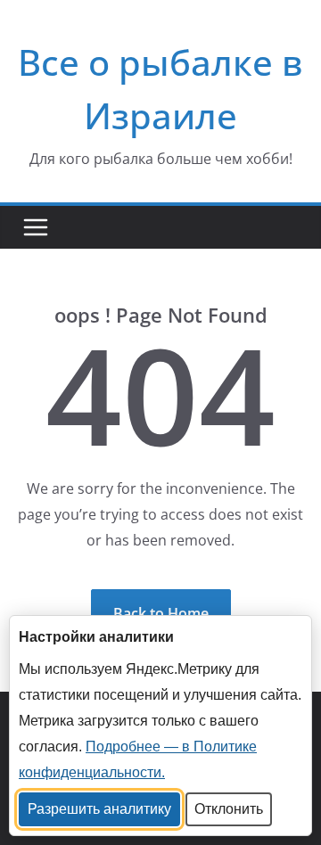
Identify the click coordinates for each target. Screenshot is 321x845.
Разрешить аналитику (99, 808)
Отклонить (228, 808)
